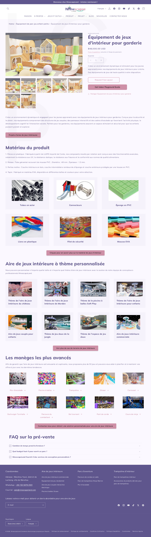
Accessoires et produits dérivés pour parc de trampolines (128, 482)
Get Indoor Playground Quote (107, 87)
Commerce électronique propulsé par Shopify (35, 531)
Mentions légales (137, 531)
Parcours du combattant (46, 415)
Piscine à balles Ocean (50, 491)
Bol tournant (74, 414)
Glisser (103, 390)
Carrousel (132, 390)
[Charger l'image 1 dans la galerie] (13, 85)
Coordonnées (126, 531)
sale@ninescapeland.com (25, 490)
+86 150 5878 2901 (24, 485)
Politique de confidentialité (79, 531)
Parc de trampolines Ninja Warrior (90, 481)
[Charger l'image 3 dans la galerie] (44, 85)
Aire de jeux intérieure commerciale (55, 477)
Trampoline (74, 390)
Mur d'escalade (16, 390)
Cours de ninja (132, 414)
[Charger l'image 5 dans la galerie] (75, 85)
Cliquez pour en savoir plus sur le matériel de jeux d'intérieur (75, 253)
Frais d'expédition (94, 52)
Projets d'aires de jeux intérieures (23, 135)
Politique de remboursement (60, 531)
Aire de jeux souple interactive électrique (53, 486)
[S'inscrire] (42, 505)
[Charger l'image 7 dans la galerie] (28, 101)
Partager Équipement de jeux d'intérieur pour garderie (111, 94)
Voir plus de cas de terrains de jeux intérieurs (75, 348)
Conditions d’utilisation (97, 531)
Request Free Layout (104, 80)
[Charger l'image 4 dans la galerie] (59, 85)
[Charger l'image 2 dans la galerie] (28, 85)
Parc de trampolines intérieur (125, 477)
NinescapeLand (16, 531)
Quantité (91, 56)
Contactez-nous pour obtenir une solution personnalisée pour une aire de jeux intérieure (75, 426)
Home (11, 24)
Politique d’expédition (113, 531)
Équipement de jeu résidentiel (53, 481)
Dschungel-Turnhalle (16, 414)
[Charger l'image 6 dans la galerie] (13, 101)
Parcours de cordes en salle (88, 477)
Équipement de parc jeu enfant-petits (32, 24)
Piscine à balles (45, 390)
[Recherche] (8, 8)
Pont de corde (103, 414)
